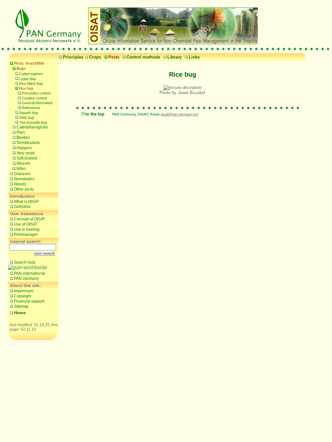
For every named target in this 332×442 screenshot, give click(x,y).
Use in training (27, 229)
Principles (73, 57)
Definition (22, 206)
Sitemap (21, 306)
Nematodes (24, 179)
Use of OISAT (25, 224)
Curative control (34, 98)
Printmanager (26, 234)
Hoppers (24, 148)
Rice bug (26, 88)
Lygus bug (27, 79)
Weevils (23, 163)
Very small (26, 153)
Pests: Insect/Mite (29, 63)
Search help (24, 262)
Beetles (23, 137)
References (31, 108)
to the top (94, 114)
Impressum (23, 291)
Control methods (143, 57)
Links (194, 57)
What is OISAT (26, 201)
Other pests (24, 189)
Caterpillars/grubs (32, 127)
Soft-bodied (27, 158)
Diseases (22, 173)
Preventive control (36, 93)
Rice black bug (30, 83)
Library (174, 57)
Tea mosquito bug (33, 122)
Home (20, 312)
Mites (21, 168)
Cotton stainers (31, 74)
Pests (113, 57)
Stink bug (26, 117)
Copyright (22, 296)
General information (37, 103)
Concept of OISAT (29, 219)
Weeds (20, 184)
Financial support (29, 301)
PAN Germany (26, 278)
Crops (95, 57)
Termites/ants (28, 142)
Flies (21, 132)
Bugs (21, 68)
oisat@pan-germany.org (179, 114)
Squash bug (28, 113)
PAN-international (29, 273)
